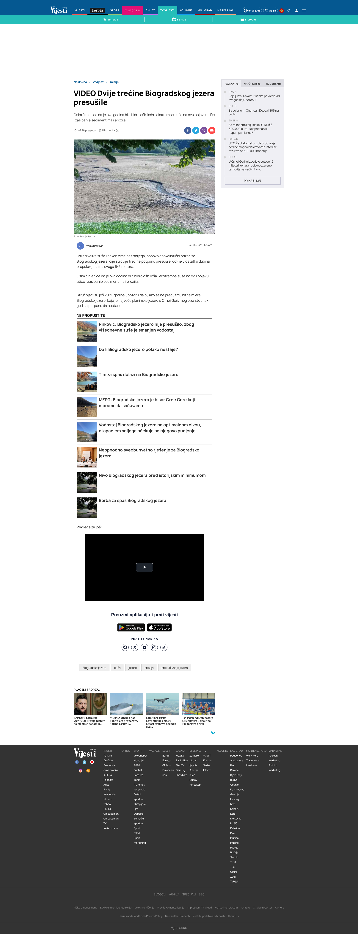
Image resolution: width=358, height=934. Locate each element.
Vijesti (107, 750)
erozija (149, 668)
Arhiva (174, 894)
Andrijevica (236, 760)
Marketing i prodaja (226, 907)
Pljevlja (234, 847)
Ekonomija (109, 765)
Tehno (107, 804)
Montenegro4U (256, 750)
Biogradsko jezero (94, 668)
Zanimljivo (182, 760)
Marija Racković (94, 246)
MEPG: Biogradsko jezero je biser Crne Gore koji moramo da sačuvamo (147, 402)
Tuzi (232, 867)
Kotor (233, 813)
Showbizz (181, 775)
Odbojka (139, 813)
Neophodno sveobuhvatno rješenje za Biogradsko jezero (149, 453)
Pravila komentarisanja (170, 907)
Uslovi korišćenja (144, 907)
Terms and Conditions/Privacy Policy (141, 916)
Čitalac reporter (262, 907)
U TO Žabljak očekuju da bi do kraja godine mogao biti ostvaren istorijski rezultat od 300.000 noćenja (253, 147)
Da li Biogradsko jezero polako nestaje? (138, 349)
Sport (138, 750)
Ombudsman (111, 813)
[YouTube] (144, 647)
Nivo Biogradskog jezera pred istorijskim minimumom (152, 475)
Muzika (180, 755)
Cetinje (234, 784)
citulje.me (254, 10)
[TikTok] (163, 647)
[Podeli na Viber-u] (203, 130)
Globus (166, 765)
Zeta (233, 876)
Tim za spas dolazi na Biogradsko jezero (138, 374)
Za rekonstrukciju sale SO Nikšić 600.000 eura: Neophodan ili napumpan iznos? (250, 128)
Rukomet (139, 784)
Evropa (166, 760)
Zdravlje (194, 755)
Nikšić (233, 823)
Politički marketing (274, 768)
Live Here (251, 765)
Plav (232, 833)
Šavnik (234, 857)
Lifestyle (195, 750)
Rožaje (234, 852)
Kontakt (245, 907)
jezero (132, 668)
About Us (233, 916)
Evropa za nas (168, 772)
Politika (107, 755)
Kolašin (234, 809)
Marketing (275, 750)
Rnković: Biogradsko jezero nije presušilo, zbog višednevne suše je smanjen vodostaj (146, 327)
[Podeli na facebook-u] (187, 130)
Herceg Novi (234, 801)
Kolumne (222, 750)
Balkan (166, 755)
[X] (134, 647)
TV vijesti (207, 753)
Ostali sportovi (138, 797)
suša (117, 668)
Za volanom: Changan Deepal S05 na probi (254, 112)
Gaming (180, 770)
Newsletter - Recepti (177, 916)
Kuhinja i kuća (194, 772)
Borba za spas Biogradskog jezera (132, 500)
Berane (234, 770)
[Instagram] (154, 647)
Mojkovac (235, 818)
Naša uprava (110, 828)
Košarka (138, 775)
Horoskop (195, 784)
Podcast (108, 779)
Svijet (166, 750)
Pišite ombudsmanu (85, 907)
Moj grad (236, 750)
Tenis (137, 779)
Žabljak (234, 881)
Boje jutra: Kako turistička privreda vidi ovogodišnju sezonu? (254, 98)
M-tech (107, 799)
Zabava (180, 750)
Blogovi (160, 894)
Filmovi (207, 770)
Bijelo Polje (236, 775)
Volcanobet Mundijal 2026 (140, 760)
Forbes (125, 750)
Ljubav (193, 779)
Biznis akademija (109, 792)
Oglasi (273, 10)
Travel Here (252, 760)
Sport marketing (140, 840)
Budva (234, 779)
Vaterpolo (139, 789)
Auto (106, 784)
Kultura (107, 775)
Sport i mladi (137, 831)
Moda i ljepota (193, 763)
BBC (202, 894)
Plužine (234, 838)
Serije (206, 765)
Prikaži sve (252, 181)
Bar (232, 765)
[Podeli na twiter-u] (195, 130)
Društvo (108, 760)
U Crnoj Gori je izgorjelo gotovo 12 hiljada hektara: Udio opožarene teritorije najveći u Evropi (251, 165)
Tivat (233, 862)
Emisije (207, 760)
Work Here (252, 755)
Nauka (107, 809)
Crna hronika (111, 770)
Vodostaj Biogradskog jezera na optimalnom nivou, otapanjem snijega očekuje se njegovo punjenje (150, 428)
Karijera (279, 907)
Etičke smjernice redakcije (115, 907)
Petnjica (235, 828)
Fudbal (138, 770)
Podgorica (236, 755)
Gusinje (234, 794)
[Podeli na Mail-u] (211, 130)
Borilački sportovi (139, 821)
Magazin (154, 750)
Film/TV (180, 765)
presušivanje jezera (174, 668)
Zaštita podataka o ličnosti (209, 916)
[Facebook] (125, 647)
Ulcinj (233, 871)
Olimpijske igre (140, 806)
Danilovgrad (237, 789)
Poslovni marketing (274, 758)
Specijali (189, 894)
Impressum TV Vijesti (199, 907)
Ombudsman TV (111, 821)
